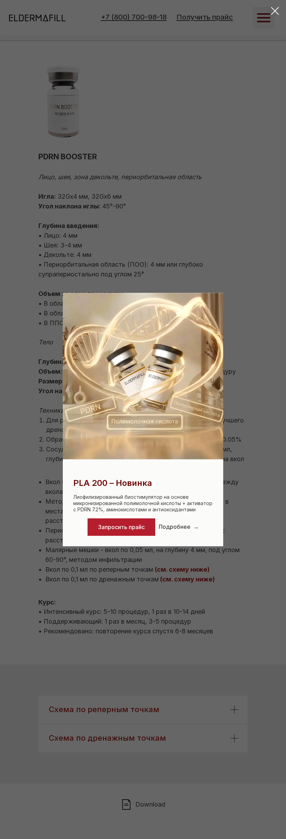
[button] (121, 527)
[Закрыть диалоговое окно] (275, 10)
